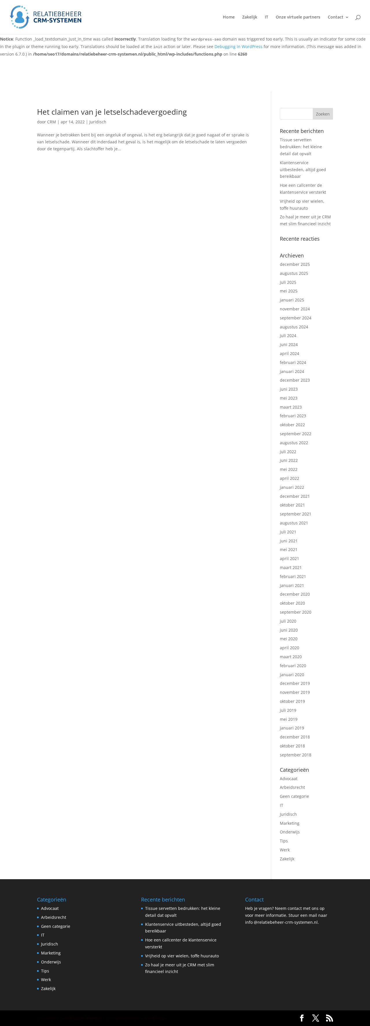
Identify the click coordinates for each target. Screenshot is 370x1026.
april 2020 (289, 647)
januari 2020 (292, 674)
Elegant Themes (86, 1018)
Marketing (289, 823)
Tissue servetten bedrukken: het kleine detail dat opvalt (301, 146)
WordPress (154, 1018)
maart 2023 (291, 407)
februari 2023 (293, 415)
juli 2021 (288, 532)
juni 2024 (289, 344)
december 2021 (295, 496)
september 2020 (295, 612)
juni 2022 (289, 460)
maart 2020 (291, 656)
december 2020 (295, 594)
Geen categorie (294, 796)
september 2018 (295, 755)
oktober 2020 (292, 603)
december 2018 (295, 737)
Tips (284, 841)
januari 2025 (292, 300)
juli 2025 (288, 282)
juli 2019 (288, 710)
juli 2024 (288, 335)
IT (266, 17)
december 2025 (295, 264)
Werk (285, 850)
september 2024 (295, 318)
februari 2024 (293, 362)
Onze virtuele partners (298, 17)
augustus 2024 (294, 327)
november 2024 (295, 309)
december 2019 (295, 683)
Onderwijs (290, 832)
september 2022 (295, 433)
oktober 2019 (292, 701)
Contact (335, 17)
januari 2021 (292, 585)
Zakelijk (249, 17)
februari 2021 (293, 576)
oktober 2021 (292, 505)
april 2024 (289, 353)
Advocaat (288, 778)
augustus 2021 (294, 523)
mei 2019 (288, 719)
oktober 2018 (292, 746)
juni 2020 (289, 630)
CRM (51, 122)
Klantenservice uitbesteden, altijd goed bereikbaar (303, 169)
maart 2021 (291, 567)
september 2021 (295, 514)
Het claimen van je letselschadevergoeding (112, 112)
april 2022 (289, 478)
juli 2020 (288, 621)
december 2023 (295, 380)
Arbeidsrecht (292, 787)
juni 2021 (289, 541)
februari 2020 (293, 665)
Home (229, 17)
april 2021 (289, 558)
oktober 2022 (292, 424)
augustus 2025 (294, 273)
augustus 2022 (294, 442)
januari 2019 (292, 728)
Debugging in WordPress (238, 46)
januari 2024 (292, 371)
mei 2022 (288, 469)
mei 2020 (288, 638)
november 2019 (295, 692)
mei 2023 (288, 398)
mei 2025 (288, 291)
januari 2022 (292, 487)
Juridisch (97, 122)
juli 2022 (288, 451)
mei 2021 (288, 549)
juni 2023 (289, 389)
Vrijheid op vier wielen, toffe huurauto (182, 956)
